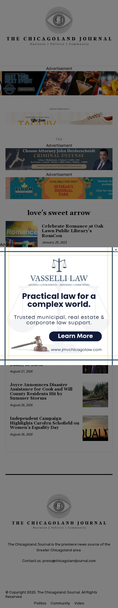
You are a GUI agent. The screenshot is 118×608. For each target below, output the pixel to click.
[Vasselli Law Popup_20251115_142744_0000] (59, 363)
